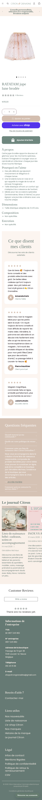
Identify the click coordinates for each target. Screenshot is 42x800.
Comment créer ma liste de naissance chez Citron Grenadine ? (20, 449)
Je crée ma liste (14, 482)
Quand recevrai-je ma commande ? (14, 436)
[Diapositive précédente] (2, 11)
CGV (7, 775)
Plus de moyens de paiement (21, 131)
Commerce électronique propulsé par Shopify (26, 785)
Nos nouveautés (14, 716)
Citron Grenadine (15, 784)
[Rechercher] (7, 3)
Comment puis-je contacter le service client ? (18, 488)
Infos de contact (14, 755)
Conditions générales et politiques (21, 791)
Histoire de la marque (17, 733)
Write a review (21, 599)
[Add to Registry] (21, 140)
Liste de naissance (16, 720)
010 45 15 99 (10, 666)
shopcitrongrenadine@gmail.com (20, 675)
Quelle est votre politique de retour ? (20, 442)
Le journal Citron (14, 737)
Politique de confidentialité (20, 763)
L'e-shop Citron (14, 724)
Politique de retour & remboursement (17, 769)
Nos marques (13, 729)
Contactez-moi (14, 698)
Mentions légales (15, 759)
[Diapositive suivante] (39, 11)
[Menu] (2, 3)
